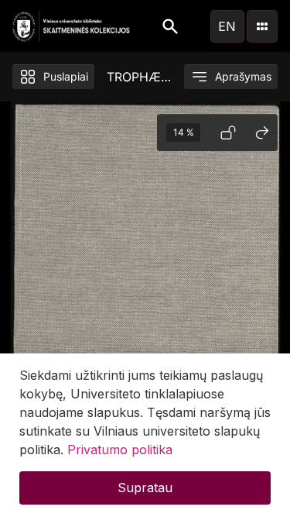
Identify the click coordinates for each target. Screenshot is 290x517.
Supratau (145, 487)
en (227, 26)
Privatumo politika (119, 449)
